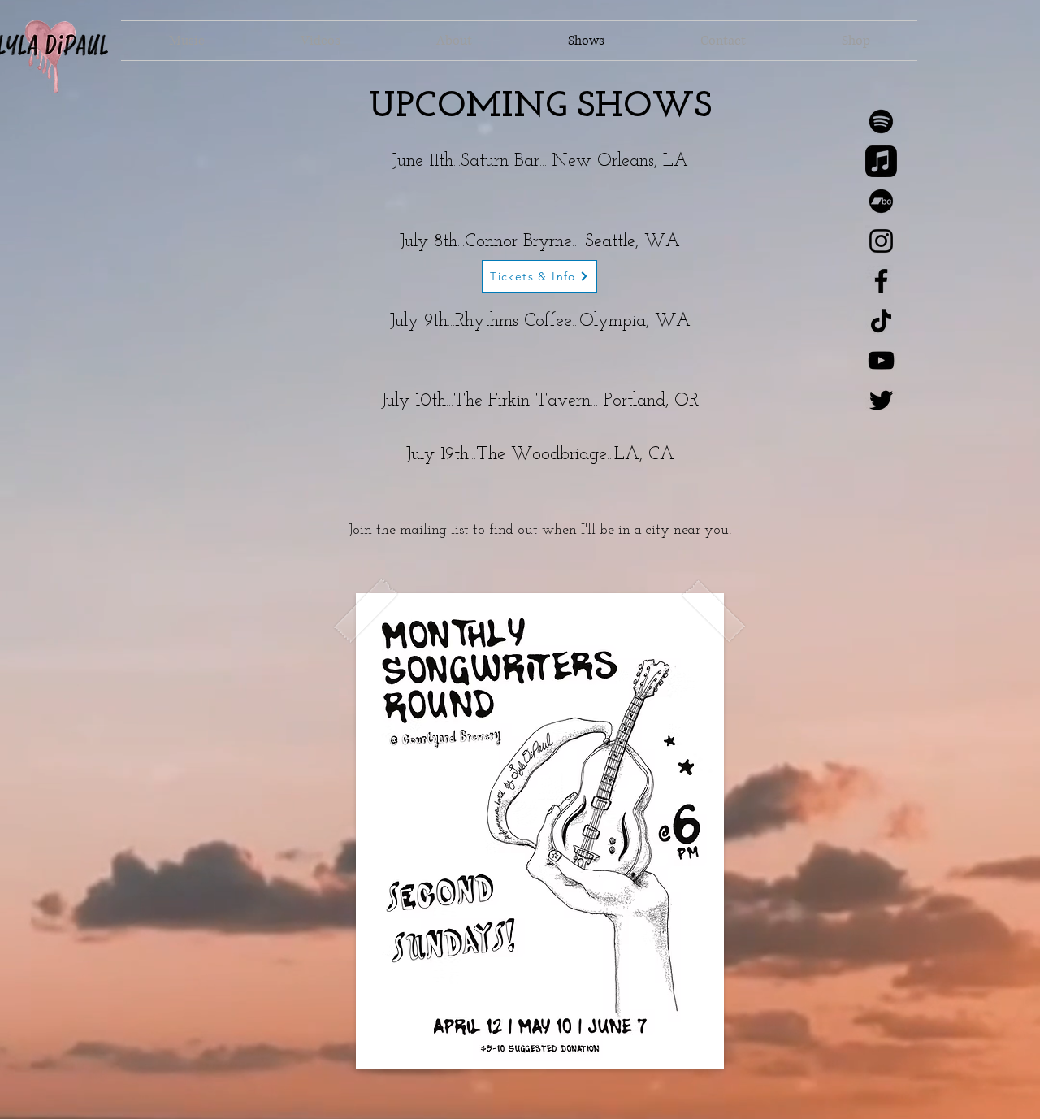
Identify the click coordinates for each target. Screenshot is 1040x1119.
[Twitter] (881, 400)
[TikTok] (881, 320)
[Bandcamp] (881, 201)
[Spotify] (881, 121)
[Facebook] (881, 281)
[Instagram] (881, 241)
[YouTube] (881, 360)
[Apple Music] (881, 161)
